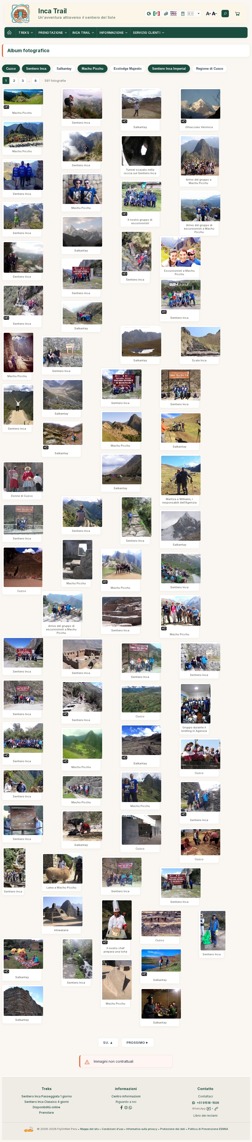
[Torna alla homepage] (10, 32)
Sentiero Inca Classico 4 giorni (46, 1102)
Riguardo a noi (126, 1102)
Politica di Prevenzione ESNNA (208, 1129)
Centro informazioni (126, 1096)
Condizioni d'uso (112, 1129)
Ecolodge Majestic (128, 68)
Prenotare (46, 1112)
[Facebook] (121, 1107)
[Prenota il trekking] (237, 13)
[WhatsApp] (130, 1107)
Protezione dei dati (172, 1129)
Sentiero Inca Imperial (169, 68)
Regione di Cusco (209, 68)
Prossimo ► (137, 1042)
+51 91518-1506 (208, 1103)
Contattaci (205, 1096)
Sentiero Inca (36, 68)
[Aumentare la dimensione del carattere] (208, 14)
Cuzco (11, 68)
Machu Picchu (92, 68)
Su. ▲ (108, 1042)
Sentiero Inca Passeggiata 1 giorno (46, 1096)
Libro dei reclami (205, 1115)
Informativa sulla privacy (141, 1129)
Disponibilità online (46, 1107)
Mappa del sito (89, 1129)
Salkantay (64, 68)
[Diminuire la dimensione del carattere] (214, 14)
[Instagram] (126, 1107)
